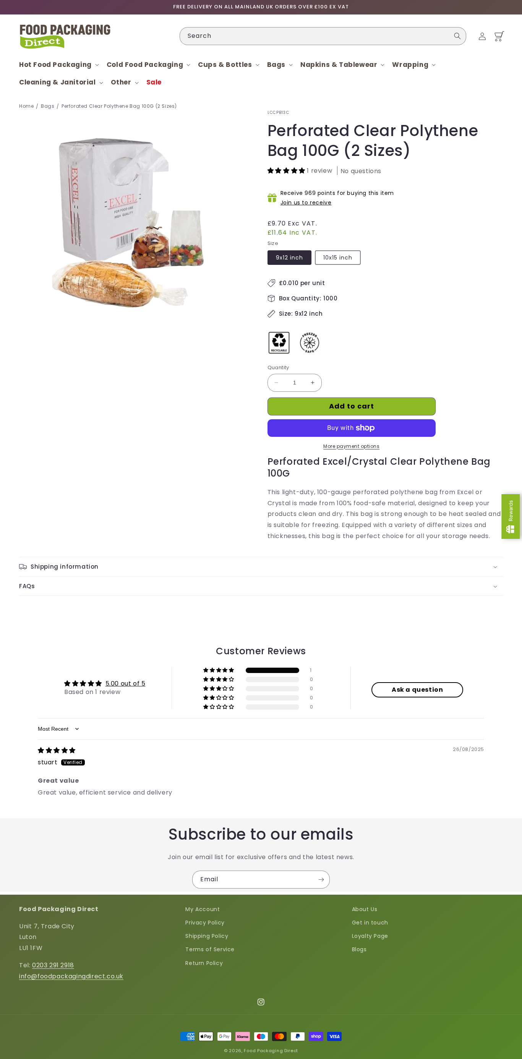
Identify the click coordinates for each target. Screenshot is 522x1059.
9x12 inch (289, 257)
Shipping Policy (206, 936)
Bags (47, 106)
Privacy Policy (204, 922)
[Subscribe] (321, 880)
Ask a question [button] (417, 689)
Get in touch (370, 922)
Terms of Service (210, 949)
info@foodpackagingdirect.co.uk (71, 976)
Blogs (359, 949)
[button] (58, 64)
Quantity (278, 367)
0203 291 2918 (53, 965)
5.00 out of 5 (125, 683)
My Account (202, 909)
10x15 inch (337, 257)
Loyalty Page (370, 936)
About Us (365, 909)
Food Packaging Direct (271, 1051)
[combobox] (323, 36)
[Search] (457, 36)
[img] (57, 750)
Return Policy (204, 963)
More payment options (351, 446)
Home (26, 106)
